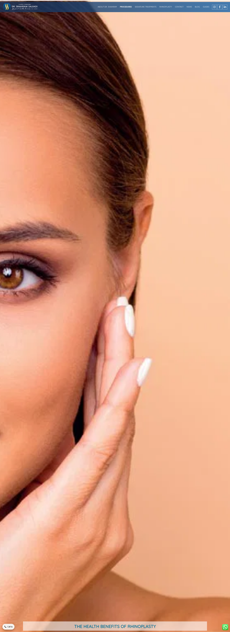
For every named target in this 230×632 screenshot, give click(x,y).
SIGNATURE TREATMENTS (145, 7)
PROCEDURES (126, 7)
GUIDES (206, 7)
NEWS (189, 7)
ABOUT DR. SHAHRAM (107, 7)
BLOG (197, 7)
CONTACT (179, 7)
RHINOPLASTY (165, 7)
